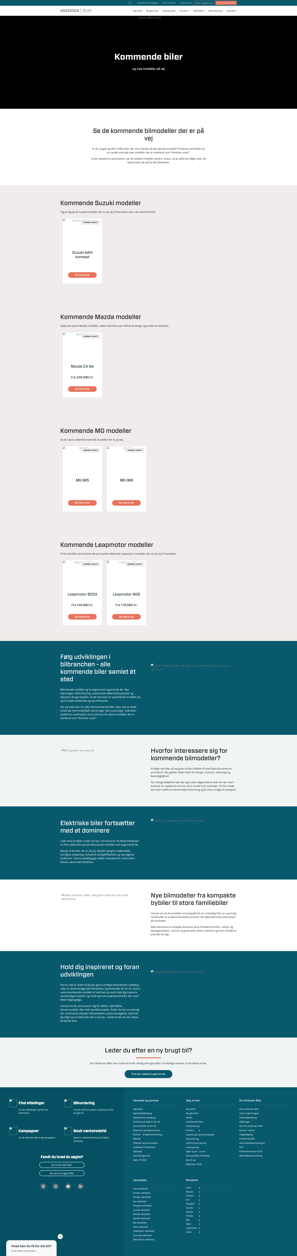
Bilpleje (137, 1138)
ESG (241, 1147)
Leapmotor (191, 1227)
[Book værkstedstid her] (68, 1130)
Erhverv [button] (183, 10)
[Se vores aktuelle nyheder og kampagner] (13, 1130)
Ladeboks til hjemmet (144, 1147)
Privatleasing (192, 1125)
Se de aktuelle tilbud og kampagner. (37, 1137)
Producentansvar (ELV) (250, 1151)
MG (188, 1219)
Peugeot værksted (142, 1205)
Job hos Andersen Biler (251, 1125)
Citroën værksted (142, 1197)
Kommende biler (194, 1121)
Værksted (138, 1109)
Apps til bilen (140, 1159)
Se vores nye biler (62, 1165)
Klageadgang (246, 1134)
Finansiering (185, 3)
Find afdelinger (32, 1103)
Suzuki (189, 1207)
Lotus (189, 1231)
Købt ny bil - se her (196, 1151)
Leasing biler (169, 10)
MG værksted (140, 1222)
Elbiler (189, 1117)
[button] (31, 1248)
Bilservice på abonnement (146, 1130)
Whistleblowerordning (250, 1155)
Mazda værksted (141, 1214)
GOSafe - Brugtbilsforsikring (147, 1134)
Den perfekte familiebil (198, 1155)
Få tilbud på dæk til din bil (146, 1121)
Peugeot (190, 1203)
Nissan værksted (141, 1192)
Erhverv (190, 1130)
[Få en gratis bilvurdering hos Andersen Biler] (68, 1102)
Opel (188, 1223)
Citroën (190, 1195)
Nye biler (137, 10)
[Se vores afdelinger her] (13, 1102)
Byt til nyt (191, 1160)
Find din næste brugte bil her (148, 1074)
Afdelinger (244, 1121)
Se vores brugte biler (62, 1173)
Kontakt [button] (231, 10)
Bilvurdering (84, 1103)
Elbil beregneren (141, 1155)
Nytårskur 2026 (194, 1164)
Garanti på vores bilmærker (200, 1134)
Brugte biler (152, 10)
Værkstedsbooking (142, 1113)
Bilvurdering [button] (215, 10)
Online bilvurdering (196, 1143)
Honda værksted (141, 1218)
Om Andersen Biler (249, 1109)
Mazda (189, 1211)
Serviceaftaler (169, 3)
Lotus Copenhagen (249, 1113)
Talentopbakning (248, 1117)
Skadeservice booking (144, 1117)
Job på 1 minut (246, 1130)
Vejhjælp (137, 1151)
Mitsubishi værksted (143, 1239)
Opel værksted (140, 1226)
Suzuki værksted (141, 1209)
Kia (187, 1199)
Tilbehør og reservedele (145, 1143)
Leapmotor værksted (143, 1231)
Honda (189, 1215)
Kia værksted (139, 1201)
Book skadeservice (204, 3)
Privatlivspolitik (247, 1138)
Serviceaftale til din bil (144, 1125)
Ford (188, 1187)
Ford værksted (140, 1188)
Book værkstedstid (226, 3)
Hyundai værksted (142, 1235)
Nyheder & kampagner (148, 3)
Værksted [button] (198, 10)
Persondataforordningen (252, 1143)
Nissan (189, 1191)
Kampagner (29, 1131)
